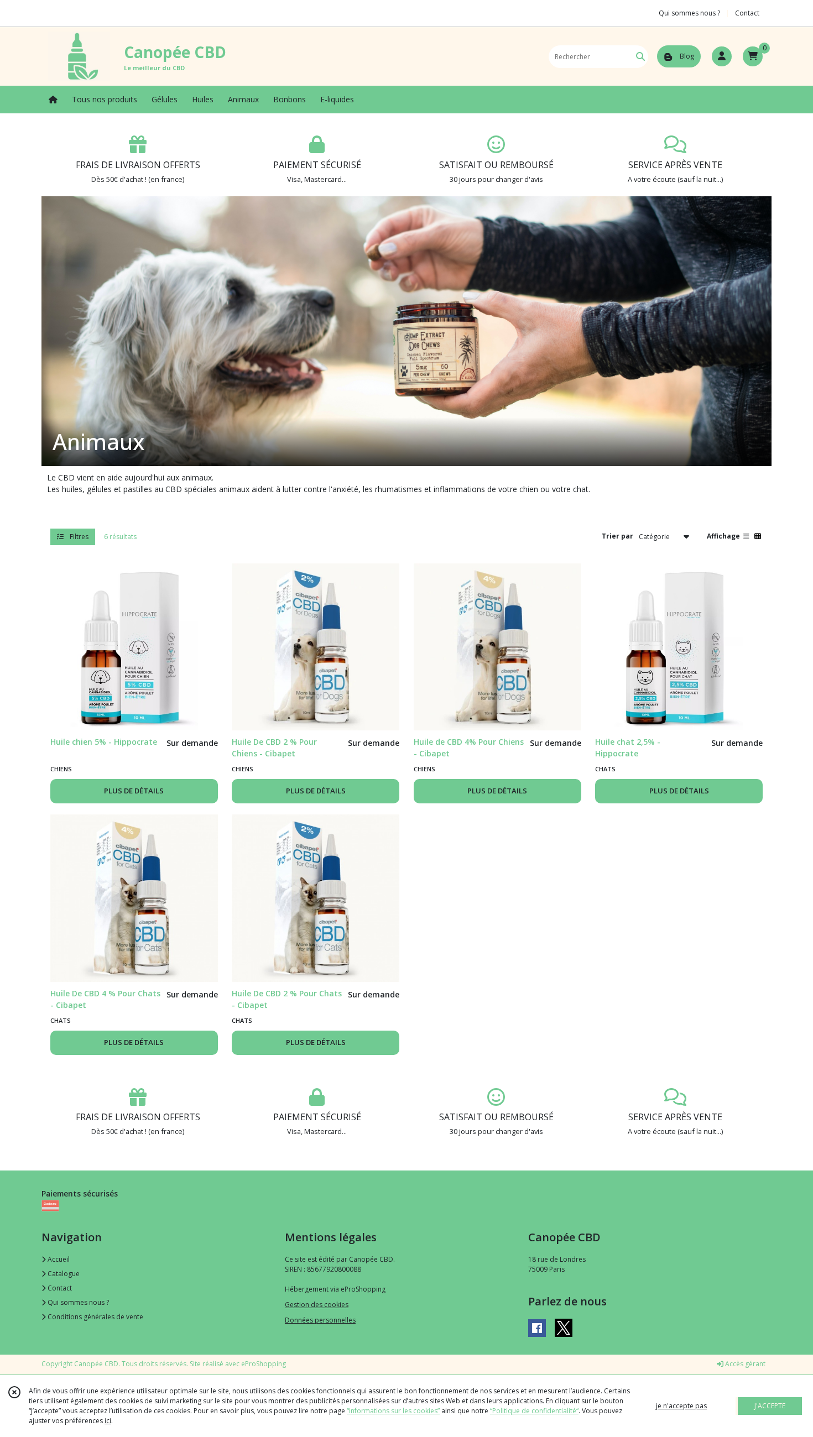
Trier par (617, 536)
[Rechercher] (640, 56)
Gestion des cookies (316, 1304)
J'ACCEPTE (769, 1405)
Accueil (58, 1259)
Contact (747, 13)
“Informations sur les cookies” (393, 1410)
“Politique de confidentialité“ (534, 1410)
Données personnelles (320, 1320)
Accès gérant (744, 1363)
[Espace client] (722, 56)
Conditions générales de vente (94, 1316)
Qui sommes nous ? (77, 1302)
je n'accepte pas (681, 1405)
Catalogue (63, 1273)
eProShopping (263, 1363)
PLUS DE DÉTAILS (134, 791)
